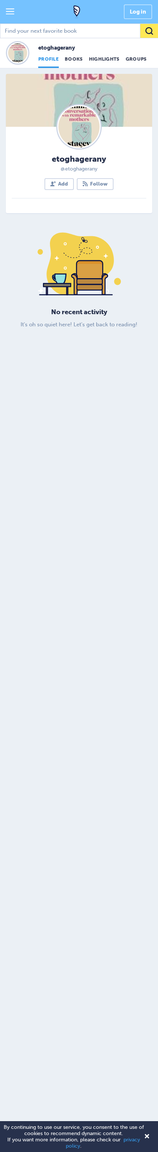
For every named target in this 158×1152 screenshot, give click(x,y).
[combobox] (79, 31)
